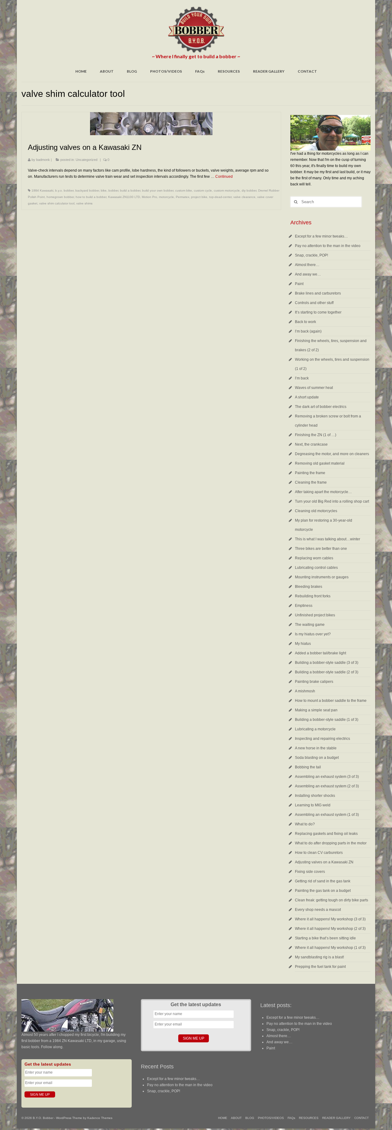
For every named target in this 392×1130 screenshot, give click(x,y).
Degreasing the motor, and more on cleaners (332, 454)
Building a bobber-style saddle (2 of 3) (326, 672)
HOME (81, 71)
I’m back (302, 378)
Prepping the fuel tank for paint (320, 966)
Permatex (182, 197)
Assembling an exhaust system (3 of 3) (327, 776)
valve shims (84, 203)
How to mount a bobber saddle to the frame (331, 700)
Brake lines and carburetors (318, 293)
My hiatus (303, 643)
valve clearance (244, 197)
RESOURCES (229, 71)
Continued (224, 176)
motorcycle (166, 197)
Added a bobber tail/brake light (320, 653)
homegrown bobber (60, 197)
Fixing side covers (310, 871)
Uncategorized (86, 160)
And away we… (308, 274)
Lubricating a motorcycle (315, 729)
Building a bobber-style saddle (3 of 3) (326, 662)
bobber (113, 190)
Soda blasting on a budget (317, 757)
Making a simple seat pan (316, 710)
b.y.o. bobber (64, 190)
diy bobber (249, 190)
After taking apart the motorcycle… (323, 492)
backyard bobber (87, 190)
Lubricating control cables (316, 567)
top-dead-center (220, 197)
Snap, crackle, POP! (311, 255)
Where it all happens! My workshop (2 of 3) (330, 928)
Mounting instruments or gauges (322, 577)
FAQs (200, 71)
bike (104, 190)
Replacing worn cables (314, 558)
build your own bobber (157, 190)
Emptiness (303, 605)
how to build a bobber (91, 197)
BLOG (132, 71)
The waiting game (310, 624)
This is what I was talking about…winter (327, 539)
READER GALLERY (269, 71)
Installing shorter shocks (315, 795)
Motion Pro (149, 197)
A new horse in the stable (316, 748)
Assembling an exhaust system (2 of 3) (327, 786)
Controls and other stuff (314, 303)
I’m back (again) (308, 331)
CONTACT (307, 71)
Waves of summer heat (314, 388)
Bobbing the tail (308, 767)
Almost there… (307, 265)
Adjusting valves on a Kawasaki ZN (324, 862)
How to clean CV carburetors (319, 852)
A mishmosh (305, 691)
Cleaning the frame (311, 482)
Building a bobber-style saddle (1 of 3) (326, 719)
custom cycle (203, 190)
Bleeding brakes (308, 586)
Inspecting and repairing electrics (322, 738)
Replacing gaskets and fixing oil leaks (326, 833)
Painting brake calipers (314, 681)
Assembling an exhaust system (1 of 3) (327, 814)
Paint (299, 284)
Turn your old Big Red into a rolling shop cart (332, 501)
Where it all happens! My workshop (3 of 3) (330, 919)
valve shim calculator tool (56, 203)
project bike (199, 197)
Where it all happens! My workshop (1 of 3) (330, 947)
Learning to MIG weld (312, 805)
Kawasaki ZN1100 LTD (124, 197)
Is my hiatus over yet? (313, 634)
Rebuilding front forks (312, 596)
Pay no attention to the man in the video (327, 246)
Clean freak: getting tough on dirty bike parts (331, 900)
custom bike (183, 190)
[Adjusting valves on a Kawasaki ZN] (151, 123)
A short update (307, 397)
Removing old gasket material (320, 463)
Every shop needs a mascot (318, 909)
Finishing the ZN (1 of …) (315, 435)
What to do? (305, 824)
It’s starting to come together (318, 312)
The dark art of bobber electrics (320, 407)
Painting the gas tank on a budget (323, 890)
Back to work (305, 322)
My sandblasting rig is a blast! (319, 957)
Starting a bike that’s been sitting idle (325, 938)
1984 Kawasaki (42, 190)
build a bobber (130, 190)
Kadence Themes (99, 1118)
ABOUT (107, 71)
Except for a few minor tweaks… (321, 236)
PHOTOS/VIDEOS (166, 71)
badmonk (43, 160)
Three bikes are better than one (321, 548)
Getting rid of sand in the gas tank (322, 881)
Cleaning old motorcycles (316, 511)
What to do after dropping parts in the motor (331, 843)
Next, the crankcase (311, 444)
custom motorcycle (227, 190)
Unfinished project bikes (315, 615)
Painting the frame (310, 473)
